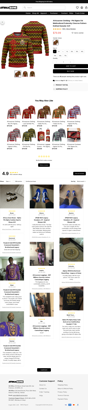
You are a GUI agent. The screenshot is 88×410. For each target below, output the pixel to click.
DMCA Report (24, 405)
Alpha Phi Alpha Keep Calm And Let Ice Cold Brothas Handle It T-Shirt (71, 337)
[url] (20, 395)
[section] (69, 29)
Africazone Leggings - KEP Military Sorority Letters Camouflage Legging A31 (41, 288)
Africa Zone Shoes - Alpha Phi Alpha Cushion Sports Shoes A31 (12, 229)
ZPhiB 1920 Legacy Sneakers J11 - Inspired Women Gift (41, 237)
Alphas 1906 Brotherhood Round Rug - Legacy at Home (71, 282)
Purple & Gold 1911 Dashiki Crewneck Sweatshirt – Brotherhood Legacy (12, 252)
